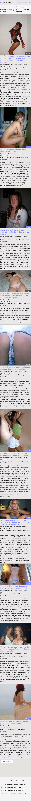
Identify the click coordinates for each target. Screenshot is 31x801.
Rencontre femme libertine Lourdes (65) (12, 787)
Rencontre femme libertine (7, 7)
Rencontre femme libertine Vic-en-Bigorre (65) (14, 794)
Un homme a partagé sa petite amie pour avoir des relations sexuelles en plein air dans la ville (14, 649)
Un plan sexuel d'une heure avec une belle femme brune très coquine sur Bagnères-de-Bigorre (14, 296)
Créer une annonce (24, 2)
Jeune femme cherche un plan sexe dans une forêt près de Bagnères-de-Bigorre (15, 232)
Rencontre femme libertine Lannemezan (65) (13, 784)
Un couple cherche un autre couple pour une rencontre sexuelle (14, 723)
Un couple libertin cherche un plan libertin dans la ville (14, 151)
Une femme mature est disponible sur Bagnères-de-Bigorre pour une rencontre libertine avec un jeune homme (15, 59)
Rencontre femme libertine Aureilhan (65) (12, 781)
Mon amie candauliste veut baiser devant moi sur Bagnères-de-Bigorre (14, 454)
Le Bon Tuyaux (6, 2)
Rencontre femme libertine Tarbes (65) (12, 790)
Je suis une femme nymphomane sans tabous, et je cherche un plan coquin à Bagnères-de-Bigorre (15, 522)
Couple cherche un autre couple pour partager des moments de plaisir (15, 368)
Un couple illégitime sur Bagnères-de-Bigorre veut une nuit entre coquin (15, 587)
